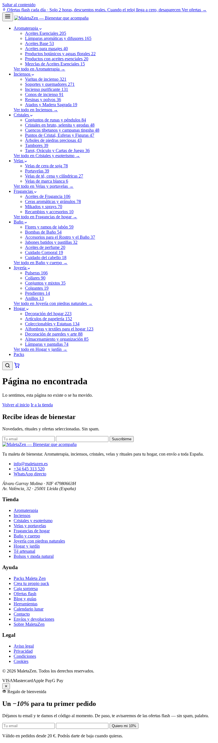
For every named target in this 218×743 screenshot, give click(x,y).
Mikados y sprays (43, 206)
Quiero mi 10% (124, 726)
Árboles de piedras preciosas (53, 140)
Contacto (22, 614)
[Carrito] (17, 366)
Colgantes (37, 288)
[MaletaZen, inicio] (51, 18)
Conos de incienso (44, 94)
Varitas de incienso (45, 79)
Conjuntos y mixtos (45, 283)
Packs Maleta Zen (30, 578)
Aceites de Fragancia (47, 196)
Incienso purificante (46, 89)
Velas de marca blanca (46, 181)
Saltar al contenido (18, 4)
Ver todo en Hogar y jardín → (40, 349)
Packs (19, 354)
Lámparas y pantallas (46, 344)
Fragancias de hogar (32, 530)
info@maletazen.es (31, 463)
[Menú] (7, 16)
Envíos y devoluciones (34, 619)
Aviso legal (24, 646)
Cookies (21, 661)
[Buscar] (7, 366)
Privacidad (23, 651)
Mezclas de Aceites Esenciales (55, 63)
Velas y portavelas (30, 525)
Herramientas (25, 603)
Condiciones (25, 656)
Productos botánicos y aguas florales (60, 53)
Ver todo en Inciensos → (36, 109)
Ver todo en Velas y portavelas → (44, 186)
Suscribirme (121, 439)
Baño (19, 221)
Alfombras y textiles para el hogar (59, 328)
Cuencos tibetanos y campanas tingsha (62, 130)
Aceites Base (39, 43)
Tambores (36, 145)
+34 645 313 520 (29, 468)
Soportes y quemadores (50, 84)
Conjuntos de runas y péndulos (55, 120)
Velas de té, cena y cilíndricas (54, 176)
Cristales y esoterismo (33, 520)
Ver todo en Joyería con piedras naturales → (53, 303)
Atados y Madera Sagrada (51, 104)
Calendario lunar (28, 609)
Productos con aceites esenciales (56, 58)
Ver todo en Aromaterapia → (39, 69)
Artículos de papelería (48, 318)
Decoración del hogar (48, 313)
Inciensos (23, 74)
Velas (19, 160)
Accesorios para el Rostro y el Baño (60, 237)
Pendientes (37, 293)
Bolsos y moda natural (34, 556)
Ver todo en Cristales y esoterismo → (47, 155)
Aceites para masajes (46, 48)
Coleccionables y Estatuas (52, 323)
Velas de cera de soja (46, 165)
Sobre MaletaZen (29, 624)
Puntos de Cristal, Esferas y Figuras (59, 135)
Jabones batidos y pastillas (51, 242)
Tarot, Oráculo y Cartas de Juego (57, 150)
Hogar (20, 308)
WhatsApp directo (30, 473)
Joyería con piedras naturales (39, 541)
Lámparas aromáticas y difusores (58, 38)
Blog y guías (25, 598)
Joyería (21, 267)
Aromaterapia (26, 28)
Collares (35, 278)
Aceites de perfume (45, 247)
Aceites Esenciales (45, 33)
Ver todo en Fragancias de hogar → (45, 216)
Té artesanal (24, 551)
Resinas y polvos (43, 99)
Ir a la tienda (42, 404)
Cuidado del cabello (45, 257)
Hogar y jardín (27, 546)
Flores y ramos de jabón (49, 227)
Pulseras (36, 272)
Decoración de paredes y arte (54, 334)
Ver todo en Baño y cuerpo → (41, 262)
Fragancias (24, 191)
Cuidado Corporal (44, 252)
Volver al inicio (16, 404)
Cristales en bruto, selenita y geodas (60, 125)
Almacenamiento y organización (57, 339)
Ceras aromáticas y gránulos (53, 201)
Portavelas (37, 170)
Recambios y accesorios (49, 211)
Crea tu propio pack (31, 583)
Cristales (22, 114)
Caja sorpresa (26, 588)
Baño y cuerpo (27, 535)
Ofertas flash (25, 593)
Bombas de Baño (43, 232)
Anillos (34, 298)
